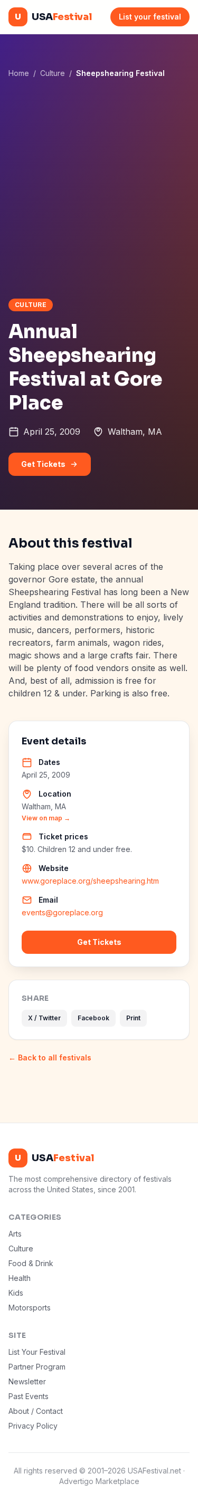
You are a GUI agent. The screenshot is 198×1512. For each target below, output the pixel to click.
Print (133, 1018)
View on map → (46, 818)
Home (18, 73)
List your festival (150, 16)
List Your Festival (36, 1351)
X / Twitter (44, 1018)
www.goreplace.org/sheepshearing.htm (90, 880)
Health (19, 1278)
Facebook (93, 1018)
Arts (15, 1233)
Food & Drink (30, 1263)
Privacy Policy (33, 1425)
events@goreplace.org (62, 912)
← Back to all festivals (49, 1057)
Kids (15, 1292)
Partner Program (36, 1366)
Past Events (28, 1396)
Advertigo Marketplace (99, 1481)
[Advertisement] (99, 188)
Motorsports (29, 1307)
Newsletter (27, 1381)
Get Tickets (43, 464)
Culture (52, 73)
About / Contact (35, 1410)
